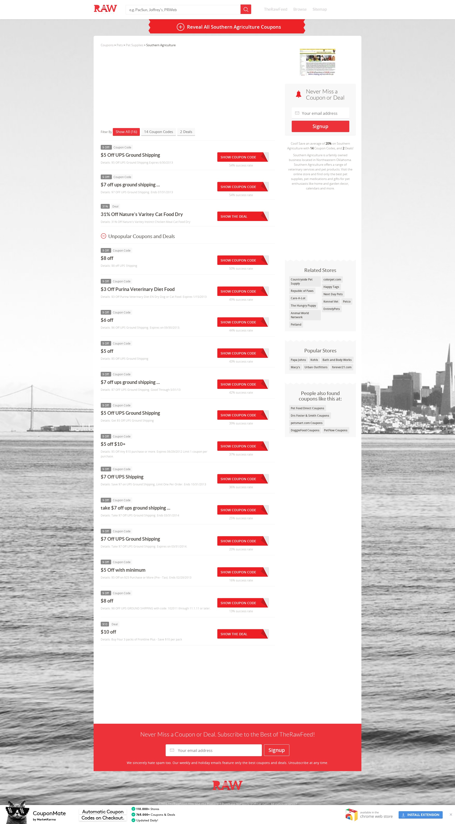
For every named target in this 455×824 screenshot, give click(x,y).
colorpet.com (332, 279)
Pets (120, 45)
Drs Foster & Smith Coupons (310, 416)
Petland (296, 324)
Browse (300, 9)
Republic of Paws (302, 291)
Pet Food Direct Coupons (307, 408)
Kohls (314, 360)
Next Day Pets (333, 294)
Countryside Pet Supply (302, 281)
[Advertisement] (320, 223)
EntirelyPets (331, 309)
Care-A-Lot (298, 298)
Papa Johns (298, 360)
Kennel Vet (330, 301)
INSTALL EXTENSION (423, 815)
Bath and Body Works (337, 360)
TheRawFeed (275, 9)
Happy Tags (331, 287)
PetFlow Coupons (335, 430)
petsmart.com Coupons (307, 423)
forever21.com (341, 367)
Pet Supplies (134, 45)
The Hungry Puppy (303, 306)
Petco (346, 301)
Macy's (295, 367)
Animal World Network (300, 315)
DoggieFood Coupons (305, 430)
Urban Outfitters (316, 367)
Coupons (107, 45)
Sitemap (320, 9)
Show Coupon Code (238, 157)
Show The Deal (234, 216)
